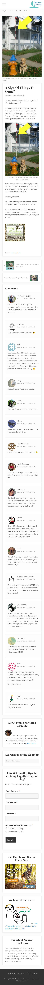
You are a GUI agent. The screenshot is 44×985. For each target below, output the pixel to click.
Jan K (19, 696)
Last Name (11, 813)
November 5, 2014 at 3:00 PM (26, 492)
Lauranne (20, 638)
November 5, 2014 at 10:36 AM (26, 403)
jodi (18, 344)
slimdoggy (20, 324)
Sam (19, 664)
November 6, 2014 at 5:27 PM (26, 699)
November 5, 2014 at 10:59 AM (26, 446)
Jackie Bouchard (23, 464)
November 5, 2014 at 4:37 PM (26, 551)
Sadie (19, 548)
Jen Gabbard (22, 605)
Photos (12, 11)
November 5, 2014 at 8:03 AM (26, 327)
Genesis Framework (33, 979)
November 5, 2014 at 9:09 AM (26, 383)
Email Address (13, 791)
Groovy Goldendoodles (25, 576)
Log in (26, 981)
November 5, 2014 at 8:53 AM (26, 347)
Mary (19, 380)
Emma (19, 518)
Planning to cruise (16, 832)
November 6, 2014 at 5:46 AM (26, 641)
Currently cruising (16, 828)
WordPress (19, 981)
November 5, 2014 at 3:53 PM (26, 520)
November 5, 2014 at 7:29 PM (26, 607)
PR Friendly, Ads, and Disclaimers (22, 973)
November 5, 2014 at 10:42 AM (26, 424)
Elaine (19, 421)
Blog (3, 11)
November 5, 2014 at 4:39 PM (26, 579)
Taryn (19, 401)
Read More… (32, 743)
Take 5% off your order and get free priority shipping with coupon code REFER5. (21, 926)
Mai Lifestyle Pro (20, 979)
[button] (4, 4)
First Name (11, 802)
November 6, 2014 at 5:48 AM (26, 666)
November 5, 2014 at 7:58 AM (26, 299)
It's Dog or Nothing (24, 296)
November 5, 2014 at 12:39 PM (26, 467)
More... (7, 11)
